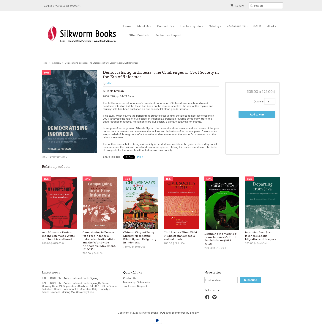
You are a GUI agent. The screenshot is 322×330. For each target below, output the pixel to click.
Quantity (258, 101)
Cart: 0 (239, 5)
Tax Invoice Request (168, 35)
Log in (48, 5)
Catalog (214, 26)
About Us (143, 26)
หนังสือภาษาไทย (236, 26)
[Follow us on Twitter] (215, 298)
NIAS (109, 83)
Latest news (51, 272)
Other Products (139, 35)
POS (162, 312)
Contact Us (165, 26)
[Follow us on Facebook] (208, 298)
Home (127, 26)
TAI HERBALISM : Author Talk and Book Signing (70, 278)
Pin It (140, 156)
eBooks (271, 26)
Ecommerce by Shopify (185, 312)
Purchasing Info (190, 26)
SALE (257, 26)
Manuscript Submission (137, 282)
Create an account (68, 5)
